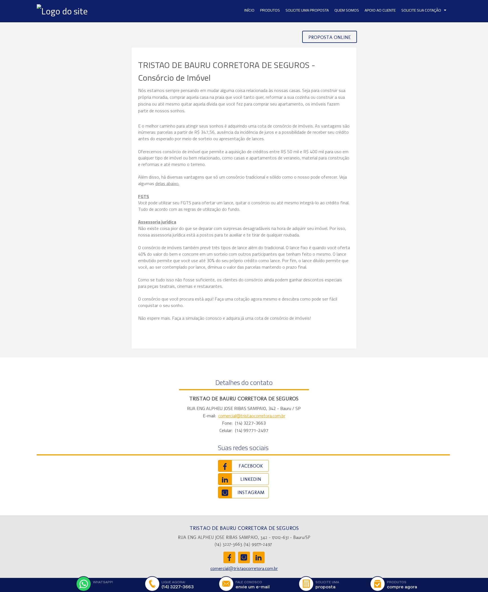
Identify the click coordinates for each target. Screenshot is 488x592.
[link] (243, 466)
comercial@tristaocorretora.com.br (251, 415)
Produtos (270, 10)
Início (249, 10)
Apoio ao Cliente (380, 10)
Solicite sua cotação (421, 10)
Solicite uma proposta (307, 10)
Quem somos (346, 10)
